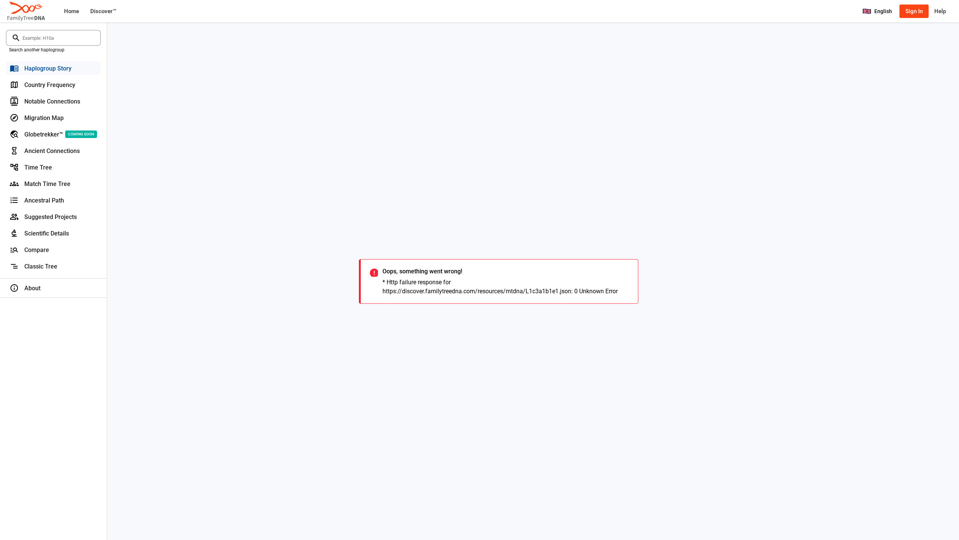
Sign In (914, 11)
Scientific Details (46, 233)
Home (71, 11)
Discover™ (103, 11)
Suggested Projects (50, 216)
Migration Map (44, 118)
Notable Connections (52, 101)
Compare (36, 250)
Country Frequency (49, 84)
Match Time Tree (47, 184)
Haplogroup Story (48, 68)
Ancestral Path (44, 200)
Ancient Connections (52, 150)
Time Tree (38, 167)
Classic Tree (40, 266)
